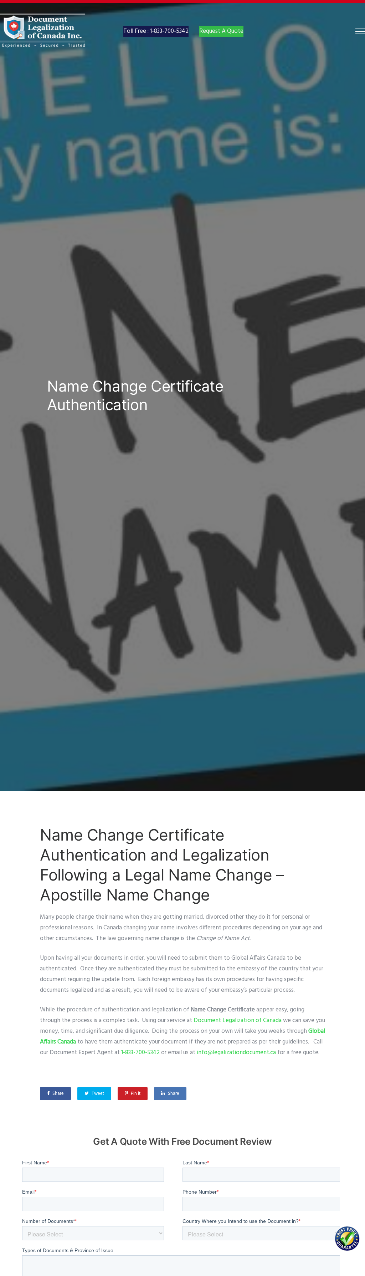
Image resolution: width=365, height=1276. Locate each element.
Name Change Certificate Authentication (135, 395)
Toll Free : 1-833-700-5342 (156, 31)
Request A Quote (221, 31)
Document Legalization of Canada (238, 1020)
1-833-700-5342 (140, 1052)
